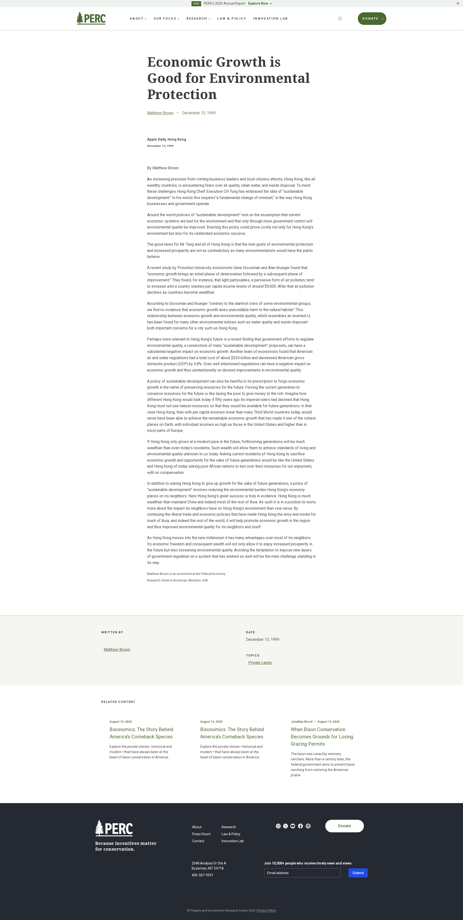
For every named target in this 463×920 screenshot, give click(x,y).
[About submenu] (145, 18)
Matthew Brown (160, 113)
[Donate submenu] (382, 18)
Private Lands (260, 662)
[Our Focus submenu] (178, 18)
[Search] (340, 18)
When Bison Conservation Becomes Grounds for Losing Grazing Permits (322, 737)
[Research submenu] (209, 18)
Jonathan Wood (301, 721)
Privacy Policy (267, 910)
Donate (344, 826)
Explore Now (258, 3)
